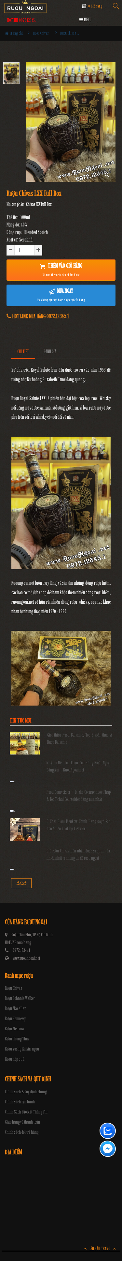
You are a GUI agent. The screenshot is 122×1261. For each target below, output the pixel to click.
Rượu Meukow (14, 1029)
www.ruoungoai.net (26, 958)
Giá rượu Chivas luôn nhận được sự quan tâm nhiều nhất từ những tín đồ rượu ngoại (79, 854)
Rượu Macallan (15, 1008)
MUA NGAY (61, 294)
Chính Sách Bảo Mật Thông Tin (26, 1112)
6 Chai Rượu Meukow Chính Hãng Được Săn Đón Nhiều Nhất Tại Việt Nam (79, 825)
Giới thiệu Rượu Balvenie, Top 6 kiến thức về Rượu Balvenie (80, 738)
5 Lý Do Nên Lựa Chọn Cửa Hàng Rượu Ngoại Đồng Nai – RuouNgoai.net (79, 766)
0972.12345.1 (21, 950)
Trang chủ (16, 33)
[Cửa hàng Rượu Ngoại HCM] (25, 6)
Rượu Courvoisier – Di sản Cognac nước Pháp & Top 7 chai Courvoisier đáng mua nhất (79, 795)
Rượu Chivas (13, 988)
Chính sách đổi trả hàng (21, 1132)
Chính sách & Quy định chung (26, 1092)
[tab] (23, 351)
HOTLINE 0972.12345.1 (21, 20)
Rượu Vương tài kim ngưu (22, 1049)
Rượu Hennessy (15, 1018)
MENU (87, 19)
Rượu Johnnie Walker (20, 998)
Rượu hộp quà (14, 1059)
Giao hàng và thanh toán (22, 1122)
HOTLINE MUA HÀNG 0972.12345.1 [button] (40, 316)
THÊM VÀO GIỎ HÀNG (63, 269)
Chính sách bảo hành (20, 1102)
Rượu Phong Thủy (17, 1039)
